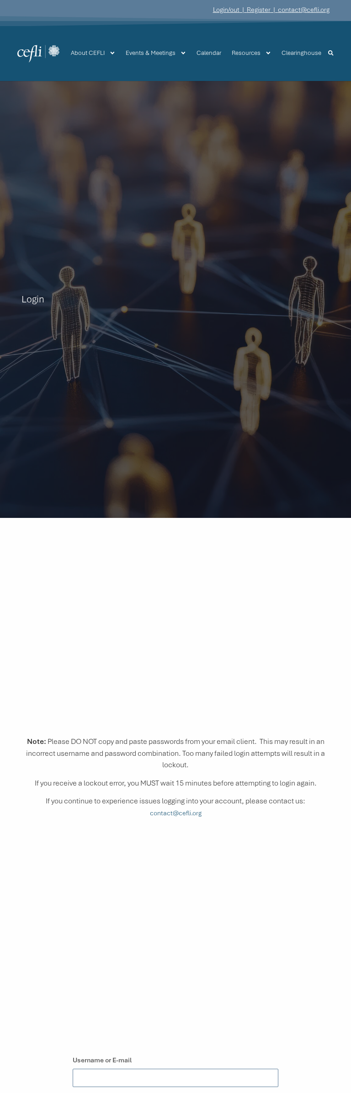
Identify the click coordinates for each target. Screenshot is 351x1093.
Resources (246, 53)
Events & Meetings (151, 53)
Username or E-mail (102, 1060)
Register (259, 9)
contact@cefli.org (304, 9)
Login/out (226, 9)
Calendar (209, 53)
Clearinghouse (301, 53)
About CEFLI (88, 53)
